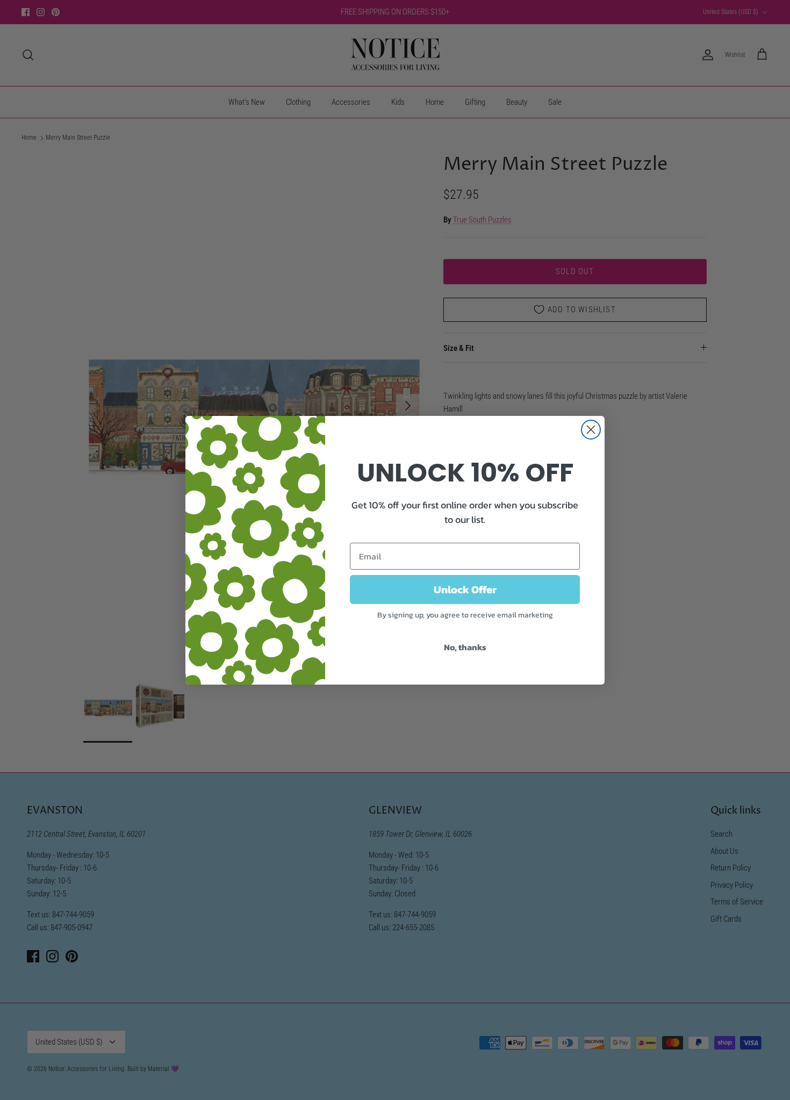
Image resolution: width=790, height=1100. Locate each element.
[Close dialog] (590, 429)
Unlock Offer (465, 589)
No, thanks (465, 647)
